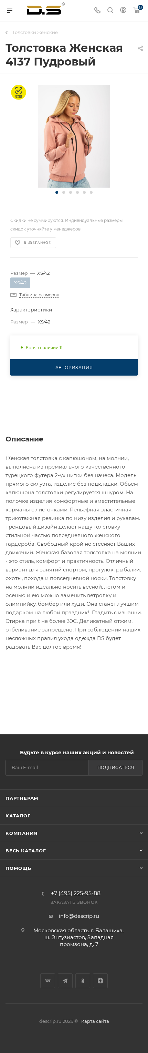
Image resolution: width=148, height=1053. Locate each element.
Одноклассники (82, 980)
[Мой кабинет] (123, 11)
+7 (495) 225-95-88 (76, 893)
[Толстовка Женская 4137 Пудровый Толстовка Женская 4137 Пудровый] (74, 136)
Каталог (18, 815)
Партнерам (22, 798)
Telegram (65, 980)
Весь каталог (26, 850)
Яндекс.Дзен (100, 980)
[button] (56, 192)
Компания (22, 833)
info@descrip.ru (79, 916)
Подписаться (116, 767)
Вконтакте (47, 980)
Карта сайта (95, 1021)
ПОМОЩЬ (18, 868)
